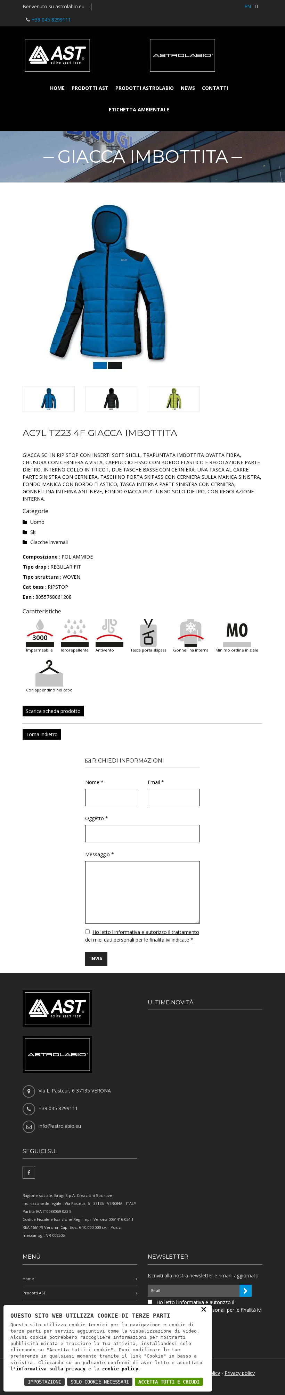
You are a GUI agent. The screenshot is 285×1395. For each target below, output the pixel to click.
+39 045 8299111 (51, 19)
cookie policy (120, 1368)
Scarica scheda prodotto (53, 711)
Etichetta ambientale (139, 109)
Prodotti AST (90, 88)
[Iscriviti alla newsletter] (245, 1291)
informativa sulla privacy (51, 1368)
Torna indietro (42, 734)
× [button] (204, 1309)
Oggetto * (96, 818)
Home (57, 88)
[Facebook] (29, 1172)
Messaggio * (99, 854)
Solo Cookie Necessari (100, 1382)
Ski (33, 532)
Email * (156, 782)
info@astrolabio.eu (60, 1126)
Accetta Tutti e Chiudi (169, 1382)
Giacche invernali (49, 542)
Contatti (215, 88)
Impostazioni (44, 1382)
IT (256, 6)
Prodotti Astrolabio (144, 88)
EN (247, 6)
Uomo (37, 522)
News (188, 88)
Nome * (94, 782)
